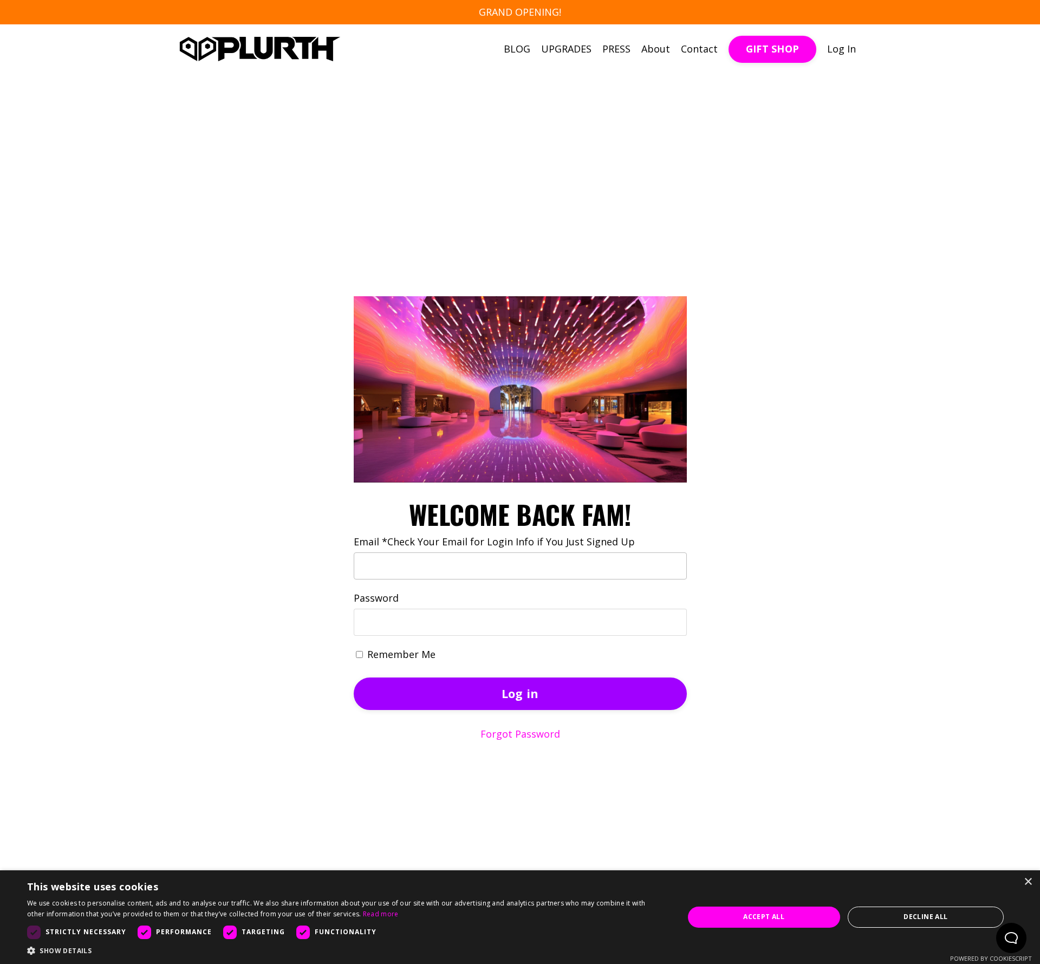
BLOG (517, 48)
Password (376, 597)
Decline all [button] (925, 916)
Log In (841, 48)
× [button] (1028, 882)
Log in (520, 693)
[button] (346, 950)
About (655, 48)
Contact (699, 48)
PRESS (616, 48)
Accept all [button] (763, 916)
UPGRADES (566, 48)
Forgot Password (520, 733)
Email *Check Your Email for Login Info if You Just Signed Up (494, 541)
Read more (381, 914)
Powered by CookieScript (991, 958)
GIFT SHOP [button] (772, 48)
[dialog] (520, 917)
